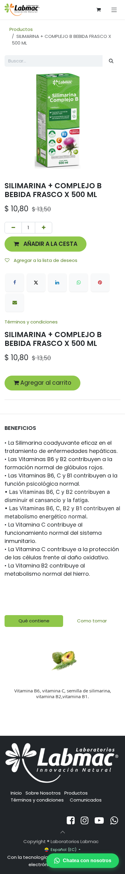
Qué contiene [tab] (34, 621)
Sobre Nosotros (43, 793)
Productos (21, 29)
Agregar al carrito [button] (45, 383)
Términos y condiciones (31, 322)
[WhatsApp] (78, 282)
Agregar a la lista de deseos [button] (44, 260)
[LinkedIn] (57, 282)
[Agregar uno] (43, 228)
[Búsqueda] (111, 61)
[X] (36, 282)
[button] (45, 243)
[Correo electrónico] (14, 302)
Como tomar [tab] (92, 621)
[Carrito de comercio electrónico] (99, 10)
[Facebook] (14, 282)
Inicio (16, 793)
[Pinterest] (100, 282)
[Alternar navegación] (114, 9)
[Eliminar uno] (13, 228)
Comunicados (86, 800)
